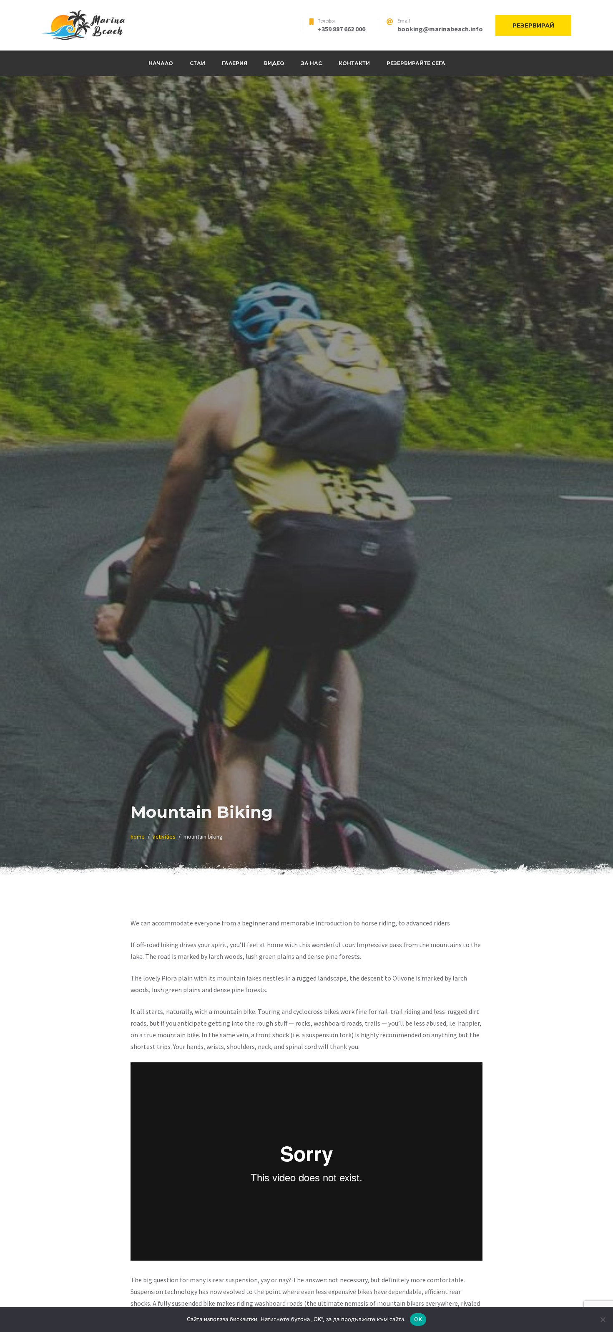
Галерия (234, 63)
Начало (160, 63)
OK (418, 1319)
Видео (274, 63)
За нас (311, 63)
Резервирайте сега (416, 63)
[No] (602, 1319)
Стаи (197, 63)
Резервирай (533, 25)
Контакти (354, 63)
